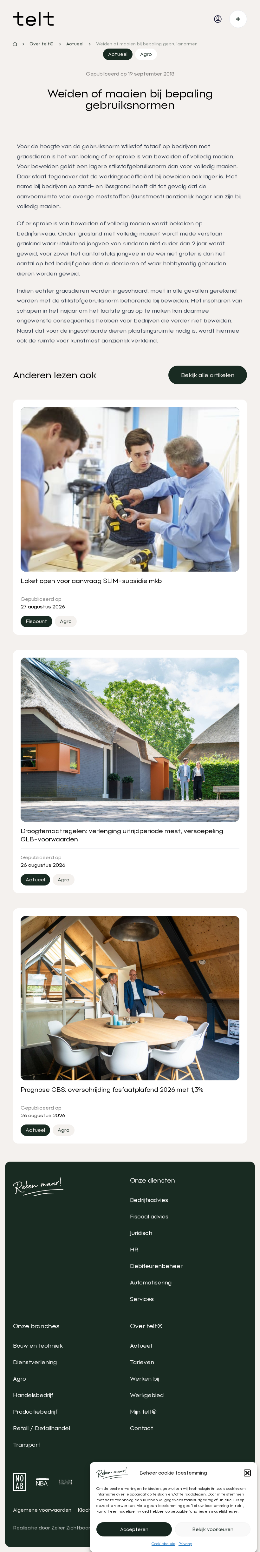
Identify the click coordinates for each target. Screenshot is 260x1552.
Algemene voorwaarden (42, 1510)
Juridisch (141, 1233)
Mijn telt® (143, 1411)
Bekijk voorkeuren (212, 1529)
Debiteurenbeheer (156, 1266)
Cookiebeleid (163, 1544)
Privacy (185, 1544)
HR (134, 1249)
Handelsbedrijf (33, 1395)
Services (142, 1299)
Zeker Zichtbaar (70, 1528)
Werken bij (144, 1378)
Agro (19, 1378)
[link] (207, 375)
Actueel (141, 1345)
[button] (247, 1473)
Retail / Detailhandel (41, 1428)
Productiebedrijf (35, 1411)
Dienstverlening (35, 1362)
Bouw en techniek (38, 1345)
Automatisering (151, 1282)
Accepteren (134, 1529)
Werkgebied (147, 1395)
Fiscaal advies (149, 1216)
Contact (141, 1428)
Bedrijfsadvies (149, 1200)
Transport (26, 1444)
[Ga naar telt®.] (15, 44)
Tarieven (142, 1362)
